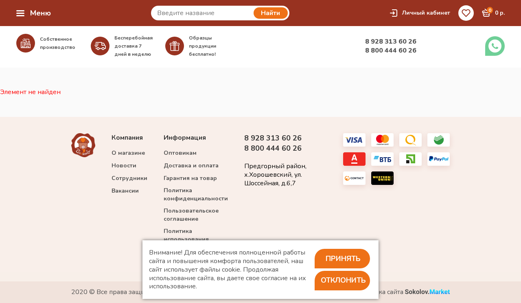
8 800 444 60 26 (390, 50)
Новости (124, 165)
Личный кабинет (426, 13)
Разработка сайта (377, 292)
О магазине (128, 153)
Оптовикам (180, 153)
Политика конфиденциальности (196, 194)
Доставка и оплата (191, 165)
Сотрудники (129, 178)
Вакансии (125, 191)
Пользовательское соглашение (191, 215)
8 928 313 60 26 (390, 41)
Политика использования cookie (186, 239)
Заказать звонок (495, 46)
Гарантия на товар (190, 178)
